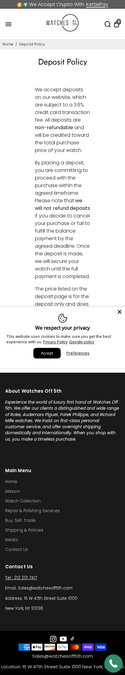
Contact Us (16, 549)
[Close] (120, 312)
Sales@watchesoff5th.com (62, 656)
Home (7, 44)
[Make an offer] (113, 663)
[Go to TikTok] (72, 640)
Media (11, 540)
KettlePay (97, 4)
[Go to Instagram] (53, 640)
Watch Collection (23, 501)
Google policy (81, 341)
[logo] (62, 30)
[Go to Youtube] (63, 640)
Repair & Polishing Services (32, 511)
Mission (12, 491)
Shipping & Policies (24, 530)
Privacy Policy (55, 341)
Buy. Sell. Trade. (20, 520)
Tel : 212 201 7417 (21, 578)
